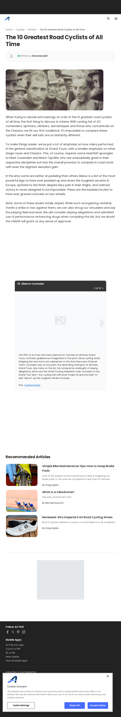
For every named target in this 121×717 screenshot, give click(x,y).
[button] (102, 288)
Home (9, 29)
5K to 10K (10, 652)
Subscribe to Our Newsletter (21, 672)
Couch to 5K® (13, 648)
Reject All (75, 705)
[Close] (107, 676)
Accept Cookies (98, 705)
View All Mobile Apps (16, 660)
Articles (32, 29)
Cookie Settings (21, 705)
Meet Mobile (12, 656)
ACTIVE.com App (15, 644)
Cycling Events (32, 385)
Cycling (20, 29)
